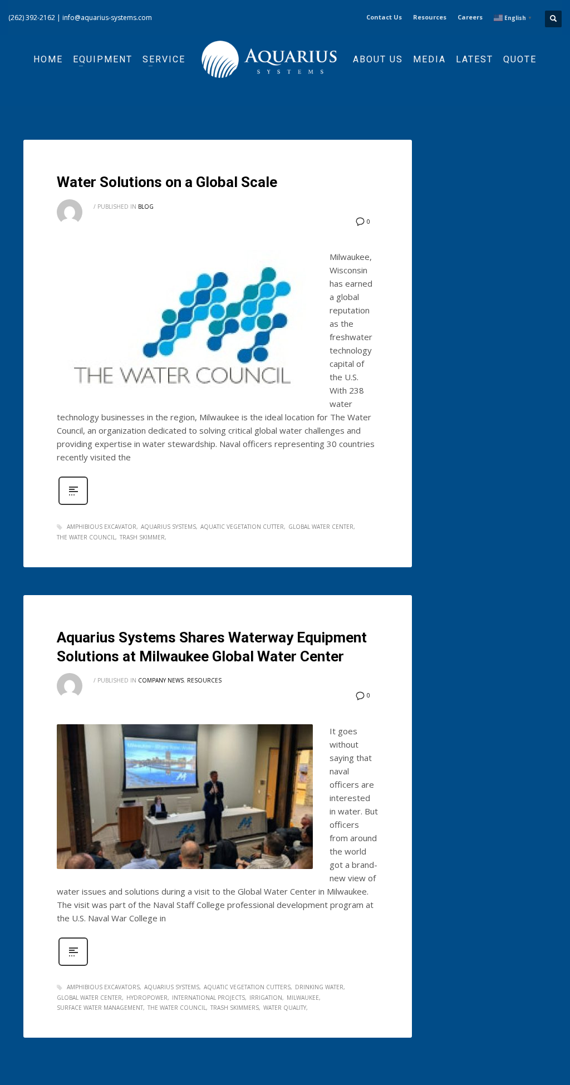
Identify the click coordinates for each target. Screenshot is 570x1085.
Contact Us (384, 17)
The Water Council (86, 537)
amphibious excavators (103, 987)
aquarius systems (168, 527)
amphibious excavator (101, 527)
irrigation (265, 997)
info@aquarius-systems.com (107, 17)
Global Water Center (320, 527)
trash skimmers (234, 1008)
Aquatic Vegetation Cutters (247, 987)
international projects (208, 997)
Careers (470, 17)
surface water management (100, 1008)
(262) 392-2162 (31, 17)
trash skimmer (142, 537)
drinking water (319, 987)
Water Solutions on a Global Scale (167, 182)
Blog (146, 206)
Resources (429, 17)
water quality (284, 1008)
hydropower (147, 997)
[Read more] (73, 503)
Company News (161, 680)
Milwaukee (303, 997)
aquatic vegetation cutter (242, 527)
